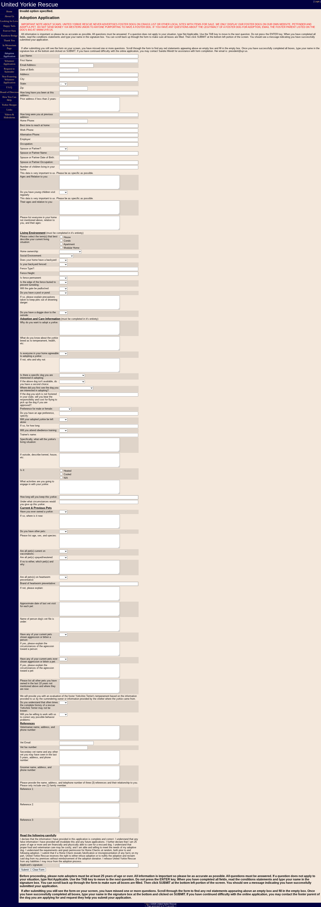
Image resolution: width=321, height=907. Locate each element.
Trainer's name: (28, 434)
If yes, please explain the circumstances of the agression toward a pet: (37, 668)
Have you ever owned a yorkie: (36, 511)
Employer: (25, 139)
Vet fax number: (28, 747)
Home (9, 11)
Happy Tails (9, 26)
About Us (9, 16)
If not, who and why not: (33, 359)
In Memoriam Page (9, 47)
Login (317, 1)
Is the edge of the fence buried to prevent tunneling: (38, 283)
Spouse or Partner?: (31, 148)
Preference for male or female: (36, 408)
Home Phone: (27, 120)
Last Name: (26, 55)
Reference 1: (27, 789)
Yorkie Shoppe (9, 104)
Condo (67, 240)
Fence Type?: (27, 268)
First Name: (26, 60)
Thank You (9, 40)
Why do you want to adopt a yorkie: (39, 322)
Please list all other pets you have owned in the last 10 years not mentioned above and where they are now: (38, 684)
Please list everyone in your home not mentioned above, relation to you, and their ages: (38, 220)
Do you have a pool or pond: (35, 292)
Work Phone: (27, 130)
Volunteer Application (9, 62)
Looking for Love (9, 21)
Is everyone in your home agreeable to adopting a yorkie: (39, 354)
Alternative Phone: (30, 134)
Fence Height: (27, 273)
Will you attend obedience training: (38, 430)
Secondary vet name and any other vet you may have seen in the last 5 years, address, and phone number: (39, 756)
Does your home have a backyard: (38, 260)
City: (22, 79)
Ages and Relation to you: (34, 176)
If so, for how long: (30, 425)
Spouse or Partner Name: (33, 152)
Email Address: (28, 65)
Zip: (22, 87)
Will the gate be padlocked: (34, 288)
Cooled (67, 474)
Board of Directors (9, 92)
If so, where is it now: (31, 515)
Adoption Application (9, 55)
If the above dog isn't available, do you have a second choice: (38, 383)
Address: (25, 74)
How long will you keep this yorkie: (38, 496)
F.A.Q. (9, 87)
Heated (67, 470)
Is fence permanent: (31, 277)
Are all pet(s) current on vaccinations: (32, 552)
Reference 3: (27, 819)
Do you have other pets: (33, 531)
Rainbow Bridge (9, 35)
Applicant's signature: (31, 864)
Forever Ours (9, 30)
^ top (147, 904)
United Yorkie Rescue (29, 4)
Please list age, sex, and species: (38, 535)
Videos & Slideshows (9, 116)
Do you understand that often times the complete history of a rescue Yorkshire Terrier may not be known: (39, 706)
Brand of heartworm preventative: (38, 583)
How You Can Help (9, 98)
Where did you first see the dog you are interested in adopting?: (39, 389)
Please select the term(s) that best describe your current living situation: (38, 239)
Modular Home (71, 247)
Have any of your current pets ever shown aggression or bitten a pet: (38, 660)
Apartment (69, 244)
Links (9, 109)
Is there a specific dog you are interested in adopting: (36, 376)
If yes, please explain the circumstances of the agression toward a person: (37, 646)
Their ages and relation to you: (36, 201)
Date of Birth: (27, 69)
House (67, 237)
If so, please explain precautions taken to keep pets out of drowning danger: (38, 300)
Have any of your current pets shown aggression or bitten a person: (36, 637)
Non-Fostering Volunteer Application (9, 79)
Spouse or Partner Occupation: (36, 162)
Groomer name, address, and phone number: (35, 768)
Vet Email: (25, 742)
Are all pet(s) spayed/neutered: (36, 557)
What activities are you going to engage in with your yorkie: (37, 483)
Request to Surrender (9, 70)
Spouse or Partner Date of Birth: (37, 157)
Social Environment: (31, 255)
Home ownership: (29, 251)
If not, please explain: (31, 588)
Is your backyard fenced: (33, 264)
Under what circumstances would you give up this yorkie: (38, 503)
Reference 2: (27, 804)
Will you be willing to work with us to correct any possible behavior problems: (38, 717)
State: (23, 83)
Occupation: (26, 143)
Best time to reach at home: (35, 125)
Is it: (22, 470)
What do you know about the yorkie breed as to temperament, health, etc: (39, 340)
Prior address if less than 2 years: (38, 98)
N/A (66, 477)
